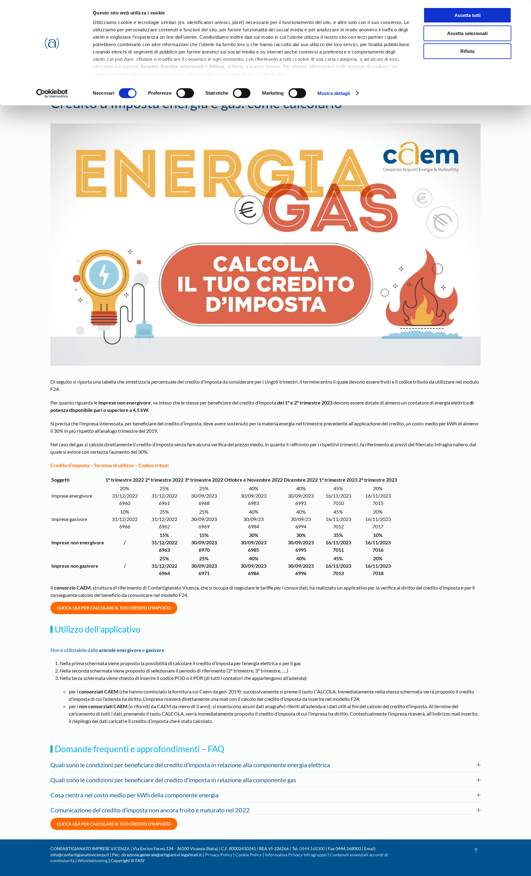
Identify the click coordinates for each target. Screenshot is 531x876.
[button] (476, 850)
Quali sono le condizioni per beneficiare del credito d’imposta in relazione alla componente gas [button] (173, 779)
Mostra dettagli (333, 93)
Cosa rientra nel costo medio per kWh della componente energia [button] (134, 795)
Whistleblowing (92, 860)
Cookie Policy (248, 854)
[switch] (185, 93)
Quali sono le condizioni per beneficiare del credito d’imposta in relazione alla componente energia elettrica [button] (190, 764)
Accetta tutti (467, 15)
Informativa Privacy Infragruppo (296, 854)
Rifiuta (467, 51)
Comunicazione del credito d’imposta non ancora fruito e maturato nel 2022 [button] (150, 810)
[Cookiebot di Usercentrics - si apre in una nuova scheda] (52, 93)
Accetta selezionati (467, 33)
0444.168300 (312, 848)
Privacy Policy (218, 854)
